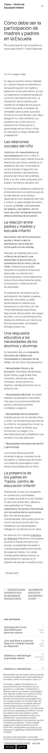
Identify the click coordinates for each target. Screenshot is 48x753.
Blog (24, 74)
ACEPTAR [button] (21, 747)
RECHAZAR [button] (10, 747)
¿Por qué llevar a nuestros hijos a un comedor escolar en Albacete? (19, 643)
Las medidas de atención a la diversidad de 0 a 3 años (35, 594)
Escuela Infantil (11, 573)
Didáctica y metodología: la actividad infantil (17, 657)
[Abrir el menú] (42, 6)
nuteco (16, 74)
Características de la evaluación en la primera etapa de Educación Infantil (14, 594)
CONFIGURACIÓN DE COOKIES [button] (17, 743)
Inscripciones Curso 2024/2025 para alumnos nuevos (15, 630)
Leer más (36, 743)
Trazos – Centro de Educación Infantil (14, 6)
